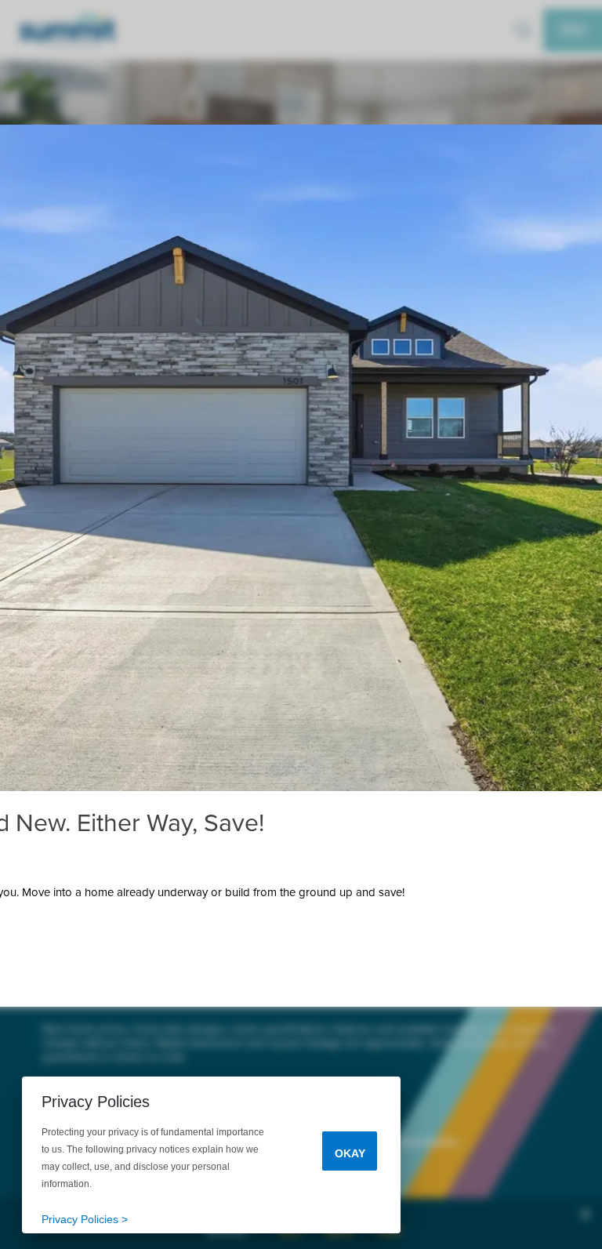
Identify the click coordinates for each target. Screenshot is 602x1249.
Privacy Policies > (85, 1219)
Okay (350, 1153)
